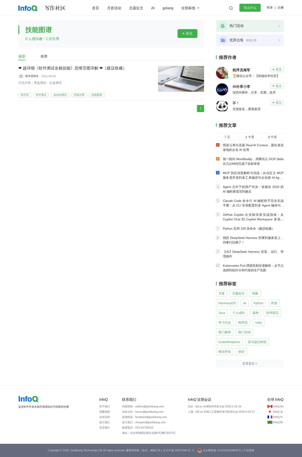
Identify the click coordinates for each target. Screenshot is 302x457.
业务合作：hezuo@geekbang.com (142, 411)
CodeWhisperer (229, 342)
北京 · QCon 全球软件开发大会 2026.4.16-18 (214, 406)
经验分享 (79, 94)
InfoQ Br (278, 422)
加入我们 (104, 422)
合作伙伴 (104, 417)
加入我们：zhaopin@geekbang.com (144, 422)
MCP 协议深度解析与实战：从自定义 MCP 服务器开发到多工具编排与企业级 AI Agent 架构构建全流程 (253, 177)
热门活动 (244, 332)
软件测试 (41, 94)
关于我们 (104, 406)
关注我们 (104, 427)
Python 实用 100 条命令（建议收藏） (249, 228)
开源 (274, 303)
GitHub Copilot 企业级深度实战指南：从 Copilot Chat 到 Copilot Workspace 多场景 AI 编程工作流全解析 (253, 219)
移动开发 (224, 351)
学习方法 (224, 322)
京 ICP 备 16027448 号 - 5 (178, 450)
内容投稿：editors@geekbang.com (143, 406)
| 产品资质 (248, 450)
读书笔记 (272, 313)
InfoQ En (278, 406)
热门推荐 (224, 332)
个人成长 (239, 313)
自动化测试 (60, 94)
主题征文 (136, 8)
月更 (221, 293)
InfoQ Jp (278, 411)
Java (221, 313)
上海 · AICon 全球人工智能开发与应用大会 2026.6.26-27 (221, 411)
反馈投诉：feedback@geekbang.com (144, 417)
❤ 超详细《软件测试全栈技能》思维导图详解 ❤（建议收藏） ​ (73, 68)
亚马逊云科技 (257, 342)
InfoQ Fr (278, 417)
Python (258, 303)
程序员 (25, 94)
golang (167, 8)
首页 (95, 8)
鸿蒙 (255, 293)
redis (258, 322)
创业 (241, 351)
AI (153, 8)
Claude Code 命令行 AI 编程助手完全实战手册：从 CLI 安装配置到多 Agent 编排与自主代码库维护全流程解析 (253, 205)
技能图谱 (97, 94)
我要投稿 (104, 411)
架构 (255, 313)
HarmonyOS (227, 303)
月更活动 (114, 8)
